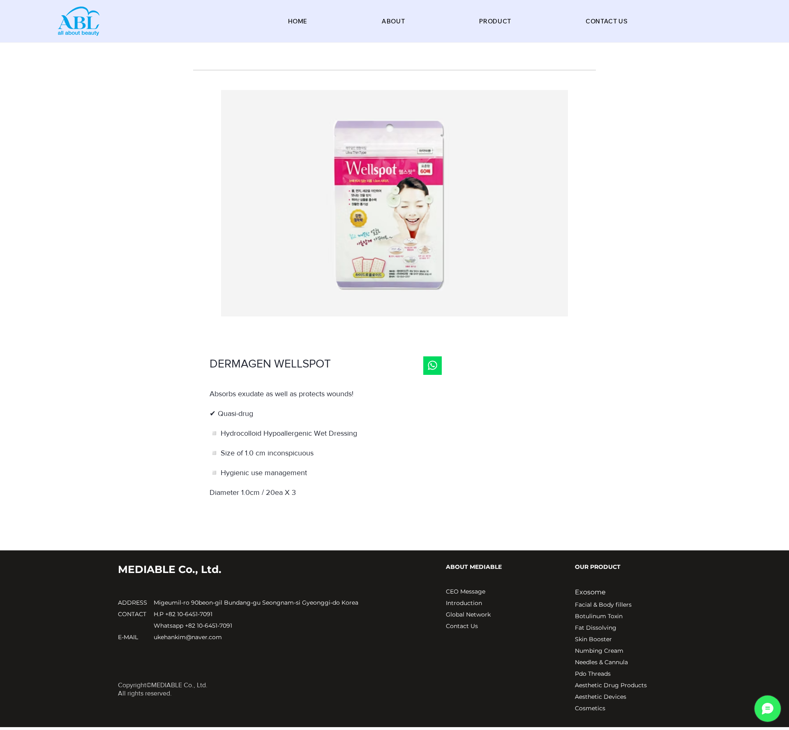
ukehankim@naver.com (188, 637)
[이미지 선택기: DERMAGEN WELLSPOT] (390, 327)
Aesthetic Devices (600, 696)
